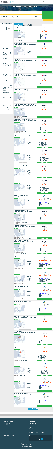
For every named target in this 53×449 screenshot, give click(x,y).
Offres (40, 1)
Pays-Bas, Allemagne (19, 59)
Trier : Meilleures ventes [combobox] (47, 24)
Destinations (17, 1)
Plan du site (31, 428)
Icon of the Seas (6, 424)
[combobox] (21, 13)
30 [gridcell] (11, 43)
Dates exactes (4, 29)
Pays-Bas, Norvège (18, 331)
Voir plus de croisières (33, 408)
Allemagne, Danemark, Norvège (21, 286)
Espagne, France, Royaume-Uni (21, 346)
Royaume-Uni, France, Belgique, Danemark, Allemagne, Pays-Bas (25, 165)
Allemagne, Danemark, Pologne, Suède (22, 301)
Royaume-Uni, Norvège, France (21, 43)
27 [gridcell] (6, 43)
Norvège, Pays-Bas (18, 134)
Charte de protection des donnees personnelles (37, 432)
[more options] (51, 2)
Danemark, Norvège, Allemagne (21, 195)
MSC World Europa (7, 423)
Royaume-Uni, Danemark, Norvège (21, 180)
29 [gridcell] (9, 43)
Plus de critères (5, 76)
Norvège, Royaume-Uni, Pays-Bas (21, 316)
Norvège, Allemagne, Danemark (21, 240)
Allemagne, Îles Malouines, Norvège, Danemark (24, 104)
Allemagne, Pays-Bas (19, 74)
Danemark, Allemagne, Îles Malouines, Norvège (24, 119)
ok (42, 439)
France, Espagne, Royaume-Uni (21, 27)
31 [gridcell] (1, 45)
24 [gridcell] (1, 43)
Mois (9, 28)
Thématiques (44, 1)
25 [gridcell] (3, 43)
